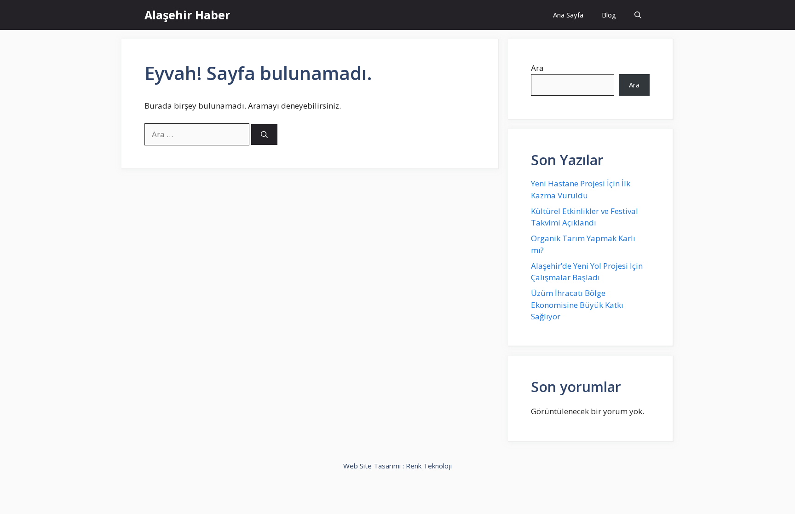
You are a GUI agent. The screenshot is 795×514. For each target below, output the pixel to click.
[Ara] (264, 134)
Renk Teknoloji (429, 465)
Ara (537, 68)
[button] (638, 15)
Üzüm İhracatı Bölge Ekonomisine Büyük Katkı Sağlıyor (577, 305)
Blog (609, 14)
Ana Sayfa (568, 14)
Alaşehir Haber (187, 15)
